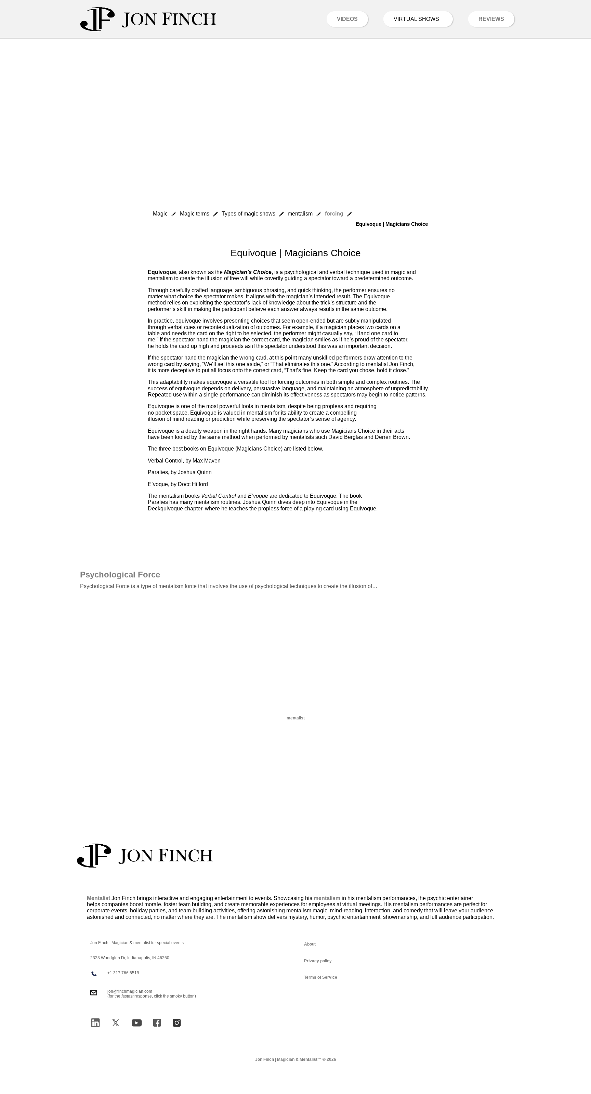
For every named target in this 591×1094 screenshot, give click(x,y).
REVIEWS (491, 19)
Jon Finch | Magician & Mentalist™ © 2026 (295, 1059)
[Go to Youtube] (136, 1023)
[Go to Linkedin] (95, 1022)
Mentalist (98, 898)
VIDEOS (347, 19)
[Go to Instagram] (177, 1023)
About (310, 944)
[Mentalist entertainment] (148, 19)
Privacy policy (318, 961)
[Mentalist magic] (145, 855)
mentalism (327, 898)
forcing (334, 214)
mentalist (296, 718)
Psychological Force (120, 574)
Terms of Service (320, 977)
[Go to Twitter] (115, 1022)
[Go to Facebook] (157, 1023)
